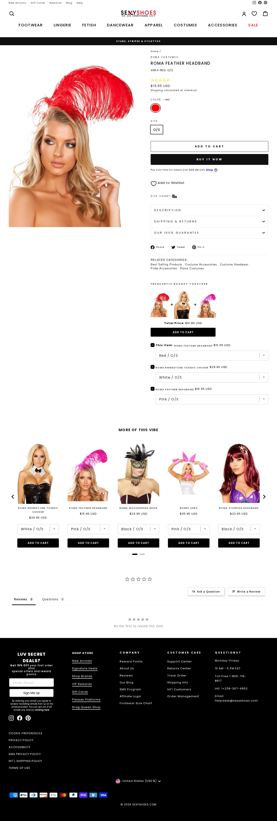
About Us (127, 668)
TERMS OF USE (19, 768)
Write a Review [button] (249, 591)
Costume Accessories (201, 264)
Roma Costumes (192, 268)
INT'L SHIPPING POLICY (25, 761)
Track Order (177, 675)
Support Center (179, 661)
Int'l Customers (179, 689)
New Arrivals (17, 3)
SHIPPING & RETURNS (175, 221)
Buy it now (209, 159)
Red (155, 108)
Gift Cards (38, 3)
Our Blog (127, 682)
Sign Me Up (31, 693)
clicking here (42, 710)
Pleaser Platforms (86, 699)
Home (155, 51)
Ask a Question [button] (208, 591)
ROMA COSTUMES (165, 57)
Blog (69, 3)
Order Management (183, 696)
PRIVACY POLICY (21, 740)
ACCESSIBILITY (20, 747)
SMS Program (130, 689)
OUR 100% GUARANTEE (177, 233)
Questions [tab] (50, 599)
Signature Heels (85, 668)
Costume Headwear (234, 264)
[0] (254, 13)
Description (167, 210)
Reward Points (131, 661)
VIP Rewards (82, 684)
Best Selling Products (166, 264)
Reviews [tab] (20, 599)
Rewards (56, 3)
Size (154, 121)
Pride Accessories (164, 268)
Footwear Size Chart (136, 703)
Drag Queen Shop (86, 707)
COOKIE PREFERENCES (25, 733)
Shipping (157, 90)
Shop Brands (82, 676)
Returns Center (179, 668)
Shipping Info (177, 682)
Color (160, 99)
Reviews (126, 675)
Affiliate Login (130, 696)
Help (80, 3)
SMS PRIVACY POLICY (25, 754)
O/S (156, 129)
